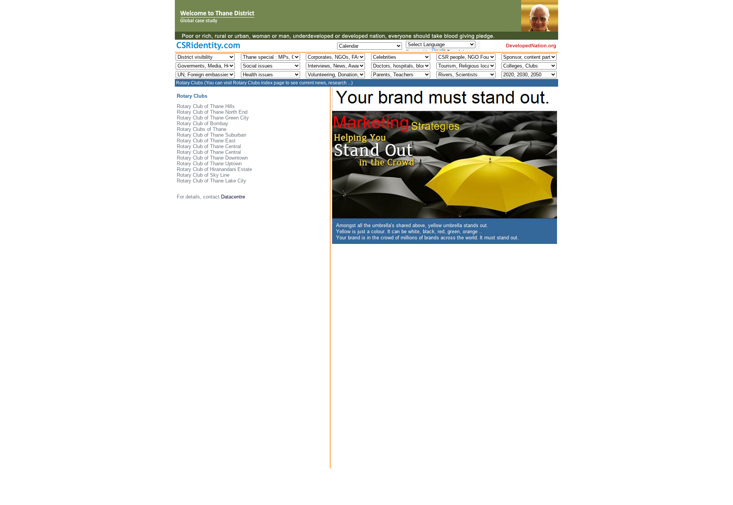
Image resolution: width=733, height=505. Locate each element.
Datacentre (233, 197)
